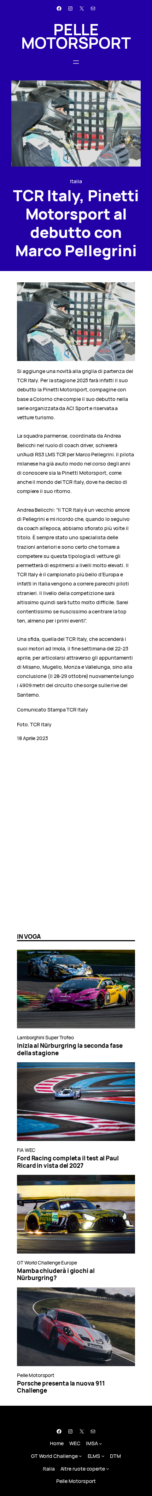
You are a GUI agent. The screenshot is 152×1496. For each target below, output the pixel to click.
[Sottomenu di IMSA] (100, 1443)
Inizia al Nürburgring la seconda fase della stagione (70, 1049)
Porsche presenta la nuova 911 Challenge (61, 1387)
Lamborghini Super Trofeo (45, 1037)
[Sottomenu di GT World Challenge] (80, 1456)
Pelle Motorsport (76, 35)
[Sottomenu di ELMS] (103, 1456)
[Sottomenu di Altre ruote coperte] (107, 1468)
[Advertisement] (76, 846)
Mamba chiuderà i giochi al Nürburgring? (56, 1274)
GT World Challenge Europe (47, 1262)
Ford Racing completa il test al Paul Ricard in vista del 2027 (68, 1162)
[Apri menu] (76, 62)
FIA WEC (26, 1150)
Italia (76, 181)
